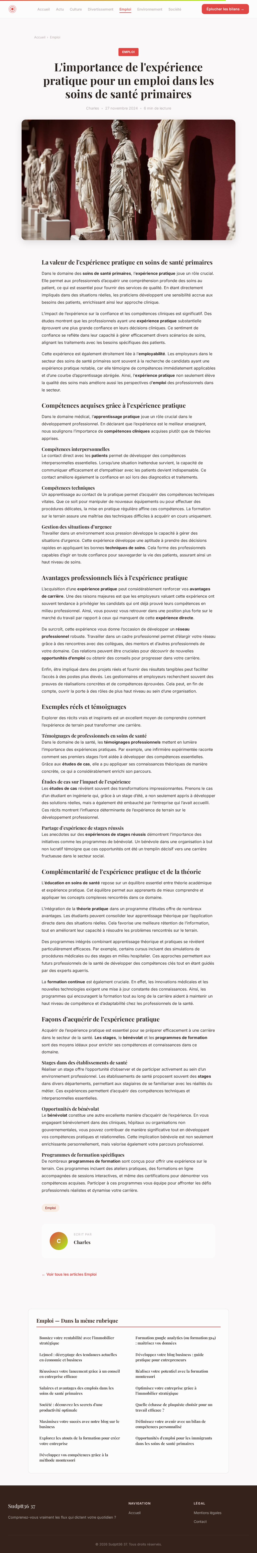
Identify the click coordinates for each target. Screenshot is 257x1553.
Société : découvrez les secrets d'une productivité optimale (71, 1407)
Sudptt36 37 (21, 1505)
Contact (200, 1521)
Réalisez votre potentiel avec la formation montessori (172, 1374)
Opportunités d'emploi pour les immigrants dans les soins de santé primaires (174, 1440)
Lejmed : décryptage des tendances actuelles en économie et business (78, 1357)
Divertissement (100, 9)
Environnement (149, 9)
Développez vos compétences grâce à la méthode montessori (73, 1457)
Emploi (125, 9)
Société (174, 9)
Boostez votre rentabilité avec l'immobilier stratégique (76, 1340)
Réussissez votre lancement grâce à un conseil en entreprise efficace (79, 1374)
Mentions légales (207, 1513)
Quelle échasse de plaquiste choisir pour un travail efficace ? (174, 1407)
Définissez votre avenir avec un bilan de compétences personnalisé (171, 1424)
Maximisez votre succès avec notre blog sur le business (79, 1424)
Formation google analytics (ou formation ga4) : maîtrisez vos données (176, 1340)
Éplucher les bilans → (225, 9)
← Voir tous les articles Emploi (69, 1274)
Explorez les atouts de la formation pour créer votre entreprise (79, 1440)
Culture (76, 9)
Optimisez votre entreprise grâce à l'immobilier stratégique (166, 1390)
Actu (60, 9)
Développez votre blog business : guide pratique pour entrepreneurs (170, 1357)
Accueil (43, 9)
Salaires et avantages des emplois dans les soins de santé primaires (76, 1390)
